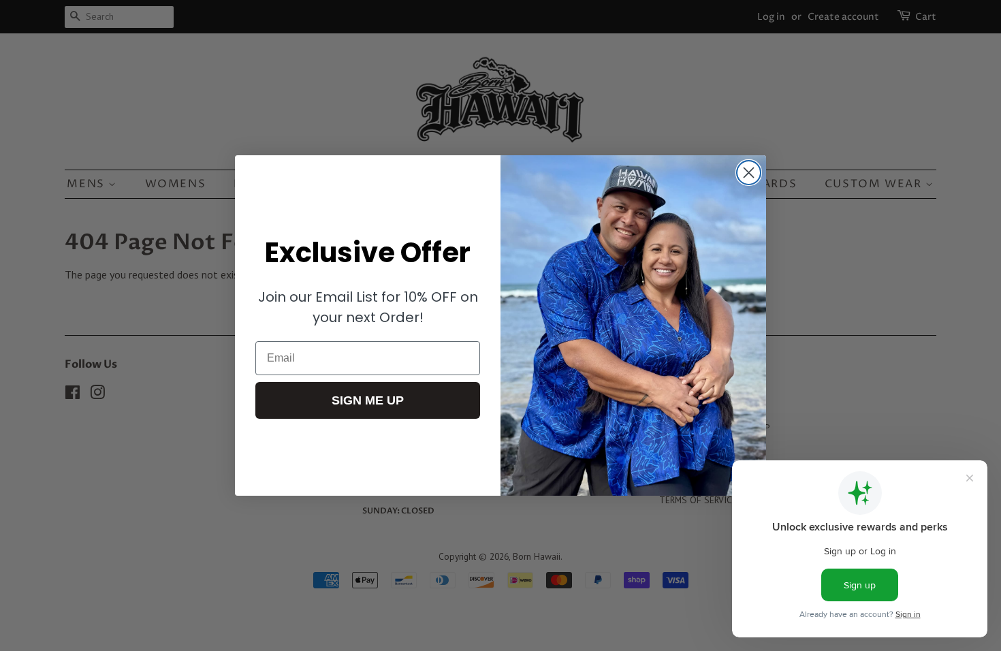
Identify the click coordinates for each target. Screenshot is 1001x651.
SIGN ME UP (368, 400)
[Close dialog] (749, 173)
